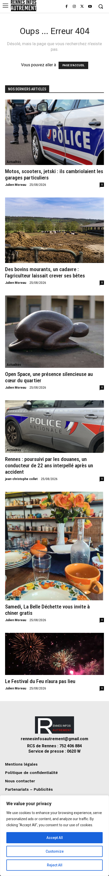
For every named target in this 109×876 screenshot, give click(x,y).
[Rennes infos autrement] (23, 5)
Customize (55, 851)
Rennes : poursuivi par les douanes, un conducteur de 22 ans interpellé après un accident (49, 465)
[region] (54, 835)
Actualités (14, 162)
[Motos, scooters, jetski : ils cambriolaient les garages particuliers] (54, 132)
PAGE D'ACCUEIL (73, 65)
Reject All (54, 865)
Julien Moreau (15, 185)
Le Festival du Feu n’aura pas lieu (40, 681)
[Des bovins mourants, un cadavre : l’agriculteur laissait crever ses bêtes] (54, 230)
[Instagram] (74, 7)
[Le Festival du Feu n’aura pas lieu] (54, 654)
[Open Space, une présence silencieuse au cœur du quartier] (54, 331)
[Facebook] (66, 7)
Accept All (54, 838)
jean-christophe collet (21, 479)
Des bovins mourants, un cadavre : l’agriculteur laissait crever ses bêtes (45, 272)
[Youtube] (90, 7)
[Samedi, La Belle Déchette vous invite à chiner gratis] (54, 546)
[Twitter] (82, 7)
